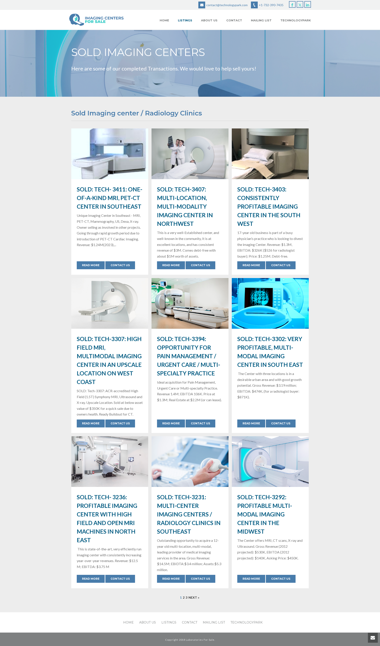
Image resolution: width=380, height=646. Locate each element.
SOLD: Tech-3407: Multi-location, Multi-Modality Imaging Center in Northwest (185, 206)
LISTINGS (185, 20)
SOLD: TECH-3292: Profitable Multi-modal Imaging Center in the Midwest (264, 514)
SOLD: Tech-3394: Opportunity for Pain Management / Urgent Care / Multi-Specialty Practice (188, 356)
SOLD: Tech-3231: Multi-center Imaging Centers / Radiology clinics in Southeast (189, 514)
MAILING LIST (261, 20)
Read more (90, 265)
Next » (193, 597)
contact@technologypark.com (227, 5)
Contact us (120, 265)
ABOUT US (209, 20)
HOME (164, 20)
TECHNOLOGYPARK (295, 20)
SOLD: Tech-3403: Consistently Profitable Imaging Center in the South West (268, 206)
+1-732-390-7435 (271, 5)
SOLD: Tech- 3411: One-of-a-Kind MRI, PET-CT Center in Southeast (109, 198)
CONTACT (234, 20)
